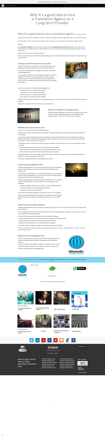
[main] (52, 18)
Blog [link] (99, 5)
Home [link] (65, 5)
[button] (103, 5)
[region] (52, 2)
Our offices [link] (83, 5)
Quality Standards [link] (91, 5)
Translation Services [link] (73, 5)
